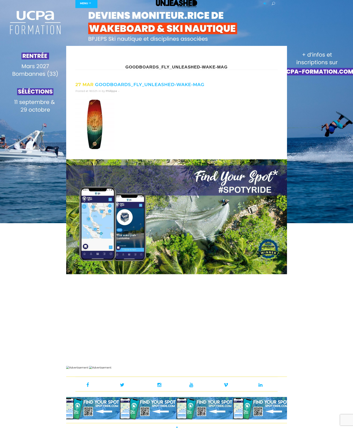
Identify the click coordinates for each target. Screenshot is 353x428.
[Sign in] (264, 3)
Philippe (111, 91)
